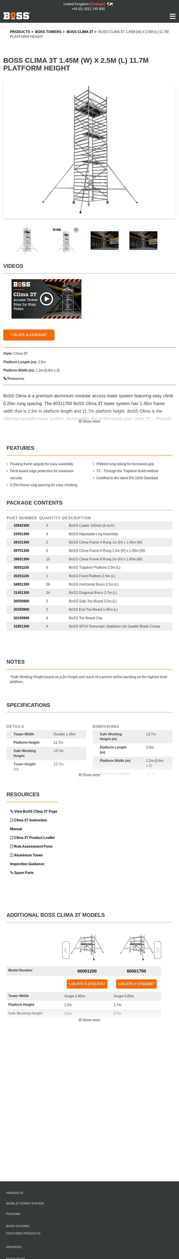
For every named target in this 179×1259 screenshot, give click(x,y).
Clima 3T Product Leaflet (34, 838)
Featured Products (23, 1233)
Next (157, 950)
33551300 (21, 534)
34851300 (21, 584)
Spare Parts (24, 873)
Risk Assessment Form (33, 846)
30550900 (21, 601)
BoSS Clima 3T (80, 32)
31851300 (21, 626)
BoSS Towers (48, 32)
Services (13, 1247)
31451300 (21, 592)
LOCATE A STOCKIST (29, 335)
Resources (15, 379)
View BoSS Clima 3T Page (35, 811)
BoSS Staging (17, 1226)
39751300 (21, 550)
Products (20, 32)
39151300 (21, 542)
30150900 (21, 618)
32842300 (21, 525)
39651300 (21, 559)
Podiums (13, 1214)
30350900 (21, 609)
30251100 (21, 576)
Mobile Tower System (25, 1203)
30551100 (21, 567)
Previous (65, 950)
